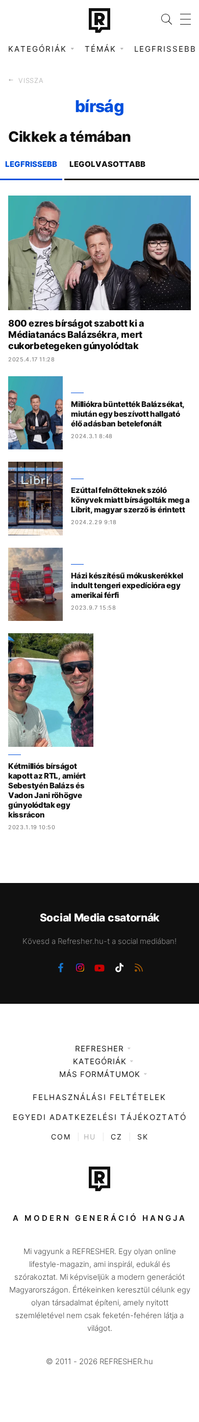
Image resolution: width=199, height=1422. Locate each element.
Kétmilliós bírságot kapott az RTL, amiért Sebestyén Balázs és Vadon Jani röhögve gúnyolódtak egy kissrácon (47, 790)
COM (61, 1136)
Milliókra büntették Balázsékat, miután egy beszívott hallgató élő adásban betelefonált (128, 413)
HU (90, 1136)
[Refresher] (99, 20)
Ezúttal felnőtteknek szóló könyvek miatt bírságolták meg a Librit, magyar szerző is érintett (130, 499)
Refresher (99, 1048)
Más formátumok (99, 1074)
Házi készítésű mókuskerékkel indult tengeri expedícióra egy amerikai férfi (127, 585)
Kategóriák (100, 1061)
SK (142, 1136)
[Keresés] (162, 19)
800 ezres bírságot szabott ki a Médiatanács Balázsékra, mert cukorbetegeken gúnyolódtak (76, 334)
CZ (116, 1136)
